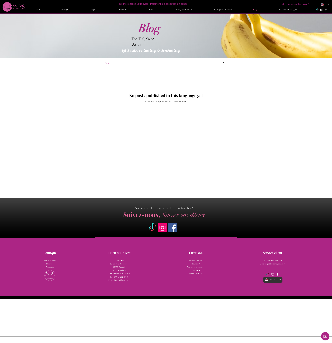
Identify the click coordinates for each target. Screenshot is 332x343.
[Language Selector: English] (325, 4)
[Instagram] (321, 10)
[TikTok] (317, 10)
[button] (317, 4)
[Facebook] (326, 10)
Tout (107, 63)
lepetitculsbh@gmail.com (275, 264)
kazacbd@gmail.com (122, 280)
